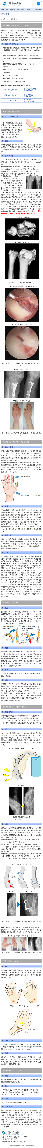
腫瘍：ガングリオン (9, 100)
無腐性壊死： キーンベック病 (29, 100)
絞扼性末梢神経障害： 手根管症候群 (31, 90)
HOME (2, 10)
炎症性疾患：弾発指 (9, 95)
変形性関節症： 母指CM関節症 (29, 95)
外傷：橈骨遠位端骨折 (10, 90)
